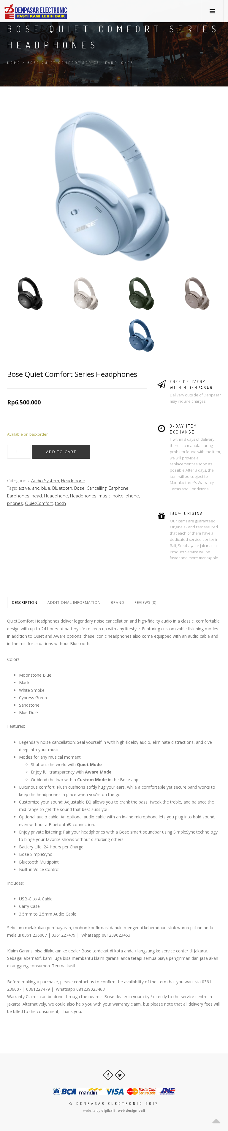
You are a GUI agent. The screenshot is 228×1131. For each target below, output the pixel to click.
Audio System (45, 480)
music (104, 496)
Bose (79, 488)
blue (45, 488)
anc (35, 488)
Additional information (74, 602)
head (36, 496)
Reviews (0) (145, 602)
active (24, 488)
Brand (117, 602)
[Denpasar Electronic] (22, 11)
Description (24, 602)
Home (14, 63)
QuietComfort (39, 503)
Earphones (18, 496)
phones (15, 503)
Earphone (119, 488)
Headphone (73, 480)
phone (132, 496)
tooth (60, 503)
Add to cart (61, 451)
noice (118, 496)
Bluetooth (62, 488)
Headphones (83, 496)
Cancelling (97, 488)
